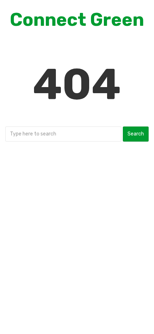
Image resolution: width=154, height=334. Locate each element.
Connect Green (77, 19)
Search (135, 134)
